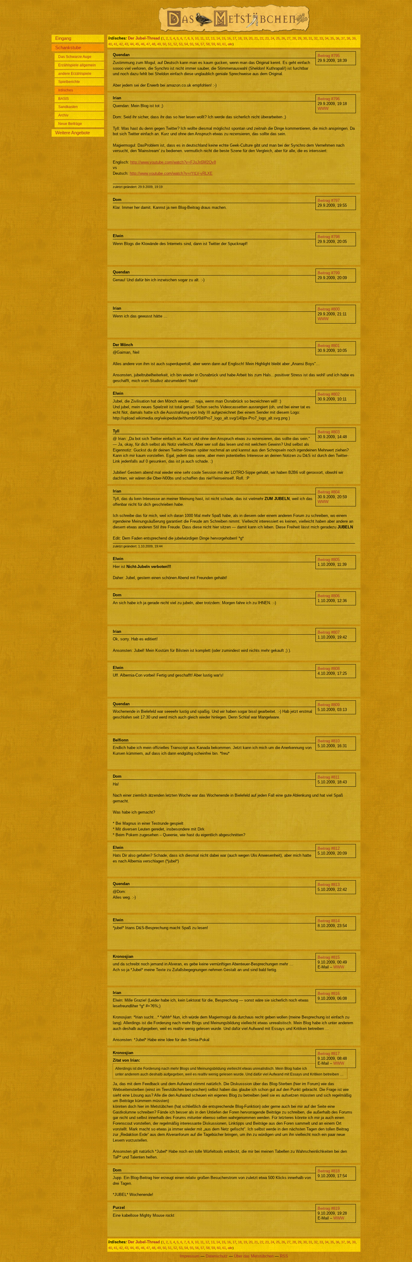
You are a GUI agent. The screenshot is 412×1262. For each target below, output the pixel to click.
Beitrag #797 (329, 200)
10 (196, 38)
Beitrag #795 (329, 55)
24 (272, 38)
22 (261, 38)
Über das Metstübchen (254, 1256)
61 (224, 44)
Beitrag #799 (329, 273)
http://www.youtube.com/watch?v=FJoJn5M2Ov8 (173, 162)
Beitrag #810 (329, 741)
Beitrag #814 (329, 921)
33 (321, 38)
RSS (284, 1256)
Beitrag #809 (329, 705)
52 (175, 44)
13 (212, 38)
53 (180, 44)
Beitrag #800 (329, 309)
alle (230, 44)
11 (202, 38)
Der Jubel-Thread (144, 38)
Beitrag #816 (329, 993)
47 (148, 44)
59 (213, 44)
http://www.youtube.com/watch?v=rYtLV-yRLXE (171, 173)
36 (337, 38)
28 (294, 38)
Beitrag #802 (329, 394)
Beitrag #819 (329, 1208)
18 (240, 38)
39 (354, 38)
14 (218, 38)
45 (137, 44)
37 (343, 38)
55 (191, 44)
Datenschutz (217, 1256)
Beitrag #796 (329, 99)
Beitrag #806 (329, 596)
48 (153, 44)
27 (288, 38)
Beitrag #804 (329, 492)
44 (132, 44)
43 (126, 44)
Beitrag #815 (329, 957)
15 (223, 38)
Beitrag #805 (329, 559)
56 (197, 44)
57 (202, 44)
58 (208, 44)
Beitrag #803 (329, 432)
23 (267, 38)
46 (142, 44)
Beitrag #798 (329, 236)
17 (234, 38)
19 (245, 38)
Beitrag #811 (328, 777)
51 (170, 44)
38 (348, 38)
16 (229, 38)
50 (164, 44)
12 (207, 38)
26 (283, 38)
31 (310, 38)
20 (250, 38)
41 (115, 44)
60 (218, 44)
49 (159, 44)
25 (278, 38)
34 (326, 38)
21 (256, 38)
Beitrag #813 (329, 884)
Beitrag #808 (329, 668)
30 (305, 38)
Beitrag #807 (329, 632)
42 (121, 44)
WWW (323, 108)
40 (110, 44)
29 (299, 38)
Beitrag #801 (329, 345)
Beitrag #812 (329, 848)
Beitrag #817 (329, 1053)
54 (186, 44)
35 (332, 38)
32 (316, 38)
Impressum (189, 1256)
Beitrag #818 (329, 1171)
